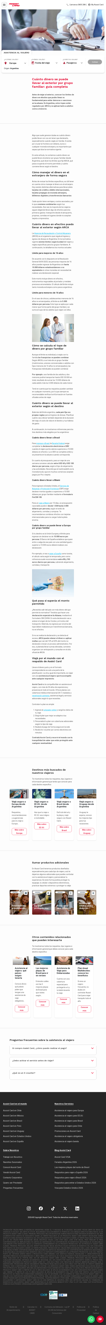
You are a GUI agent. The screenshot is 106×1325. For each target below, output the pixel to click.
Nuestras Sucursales (12, 1162)
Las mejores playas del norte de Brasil (72, 1167)
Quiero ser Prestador (12, 1183)
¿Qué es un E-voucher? (23, 1073)
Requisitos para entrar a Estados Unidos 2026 (75, 1183)
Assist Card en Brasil (12, 1121)
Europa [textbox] (12, 63)
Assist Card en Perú (12, 1126)
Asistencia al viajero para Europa (69, 1110)
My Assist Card (97, 5)
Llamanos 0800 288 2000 (78, 5)
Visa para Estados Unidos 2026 (69, 1188)
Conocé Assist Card (12, 1167)
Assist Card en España (13, 1141)
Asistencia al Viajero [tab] (16, 52)
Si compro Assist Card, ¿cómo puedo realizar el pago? (39, 1048)
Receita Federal (58, 443)
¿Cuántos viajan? (70, 59)
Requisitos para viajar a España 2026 (71, 1172)
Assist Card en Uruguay (13, 1131)
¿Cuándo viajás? (38, 59)
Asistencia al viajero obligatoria (69, 1136)
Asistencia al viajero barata (67, 1141)
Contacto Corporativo (12, 1177)
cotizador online (49, 710)
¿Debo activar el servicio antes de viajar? (33, 1060)
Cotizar (95, 62)
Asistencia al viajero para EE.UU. (69, 1115)
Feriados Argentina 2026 (66, 1162)
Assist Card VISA (62, 1157)
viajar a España (55, 554)
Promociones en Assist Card (68, 1131)
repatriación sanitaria (40, 696)
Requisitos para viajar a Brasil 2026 (70, 1177)
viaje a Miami (44, 503)
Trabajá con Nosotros (12, 1157)
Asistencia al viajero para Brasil (69, 1121)
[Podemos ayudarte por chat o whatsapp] (91, 1319)
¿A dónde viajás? (11, 59)
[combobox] (15, 63)
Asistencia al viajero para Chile (68, 1126)
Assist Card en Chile (12, 1110)
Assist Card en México (13, 1115)
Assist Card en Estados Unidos (17, 1136)
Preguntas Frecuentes (13, 1188)
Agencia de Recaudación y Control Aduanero (52, 233)
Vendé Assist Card (11, 1172)
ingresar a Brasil (42, 443)
